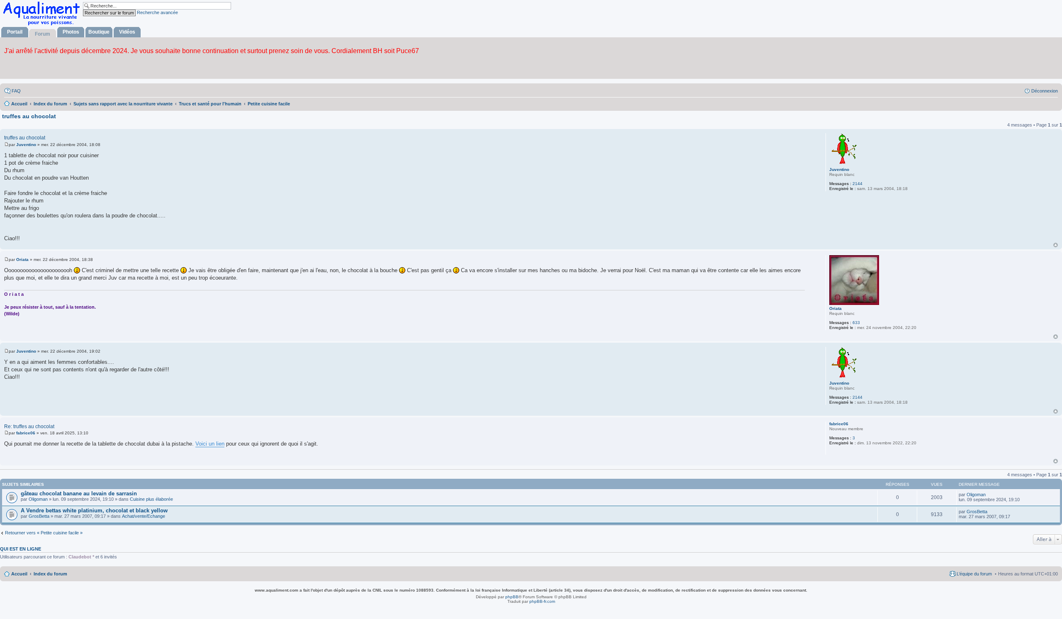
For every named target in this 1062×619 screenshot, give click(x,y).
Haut (1055, 245)
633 (856, 322)
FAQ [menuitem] (16, 90)
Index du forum (50, 573)
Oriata (835, 308)
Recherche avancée (157, 12)
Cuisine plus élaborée (151, 499)
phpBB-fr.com (542, 601)
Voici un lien (209, 444)
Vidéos (127, 32)
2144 (857, 183)
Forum (42, 34)
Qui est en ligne (20, 548)
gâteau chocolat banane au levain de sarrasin (79, 493)
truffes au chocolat (29, 116)
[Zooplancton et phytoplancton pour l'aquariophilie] (43, 25)
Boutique (99, 32)
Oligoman (38, 499)
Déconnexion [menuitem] (1044, 90)
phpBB (512, 597)
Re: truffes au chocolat (29, 426)
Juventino (839, 169)
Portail (14, 32)
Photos (71, 32)
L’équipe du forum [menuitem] (974, 573)
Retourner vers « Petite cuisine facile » (44, 532)
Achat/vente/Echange (143, 516)
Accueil (19, 573)
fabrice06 (838, 424)
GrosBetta (39, 516)
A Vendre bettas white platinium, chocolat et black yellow (94, 510)
